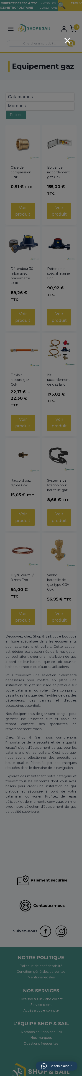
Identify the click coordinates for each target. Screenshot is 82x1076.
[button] (56, 1066)
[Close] (67, 40)
